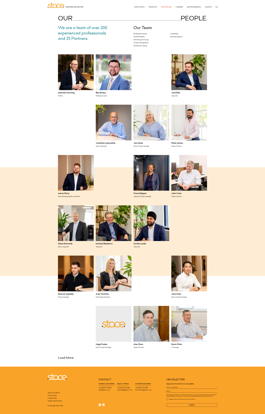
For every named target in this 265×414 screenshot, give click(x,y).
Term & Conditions (54, 393)
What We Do (139, 7)
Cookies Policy (52, 398)
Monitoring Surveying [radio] (141, 40)
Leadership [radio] (174, 34)
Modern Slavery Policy (55, 401)
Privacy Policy (52, 395)
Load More (66, 357)
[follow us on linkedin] (103, 405)
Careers (179, 7)
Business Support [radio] (176, 37)
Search (216, 7)
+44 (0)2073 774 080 (105, 388)
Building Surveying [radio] (140, 34)
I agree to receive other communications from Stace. (182, 399)
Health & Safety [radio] (139, 37)
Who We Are (166, 7)
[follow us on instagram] (100, 405)
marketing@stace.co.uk (124, 390)
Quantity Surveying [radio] (140, 46)
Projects (153, 7)
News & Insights (194, 7)
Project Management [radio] (141, 43)
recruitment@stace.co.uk (143, 390)
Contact (208, 7)
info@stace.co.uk (104, 390)
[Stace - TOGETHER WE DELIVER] (57, 377)
